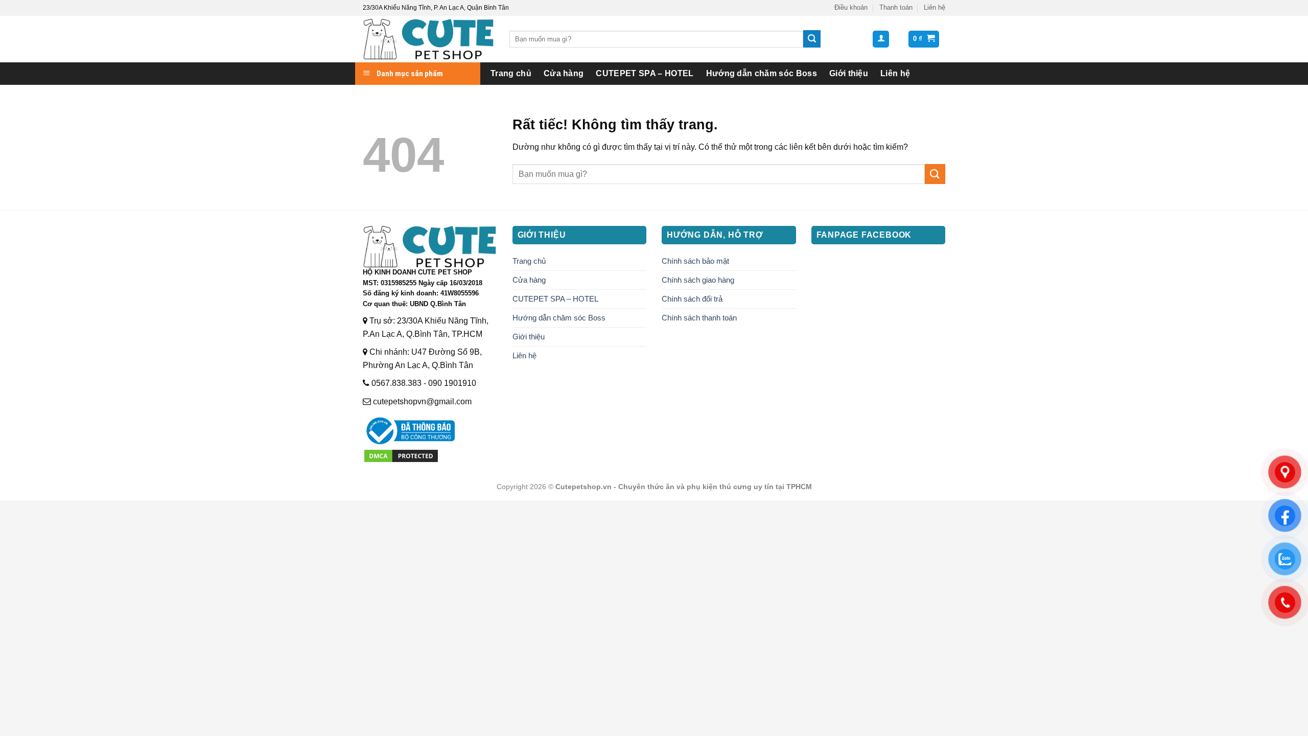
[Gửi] (812, 39)
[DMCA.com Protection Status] (401, 455)
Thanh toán (896, 7)
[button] (881, 39)
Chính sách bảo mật (695, 261)
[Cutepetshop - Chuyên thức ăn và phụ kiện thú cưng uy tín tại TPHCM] (428, 39)
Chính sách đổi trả (692, 298)
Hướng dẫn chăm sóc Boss (761, 73)
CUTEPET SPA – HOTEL (644, 73)
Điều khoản (851, 7)
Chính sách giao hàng (698, 279)
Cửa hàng (564, 73)
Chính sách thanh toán (699, 317)
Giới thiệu (848, 73)
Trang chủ (511, 73)
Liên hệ (934, 7)
